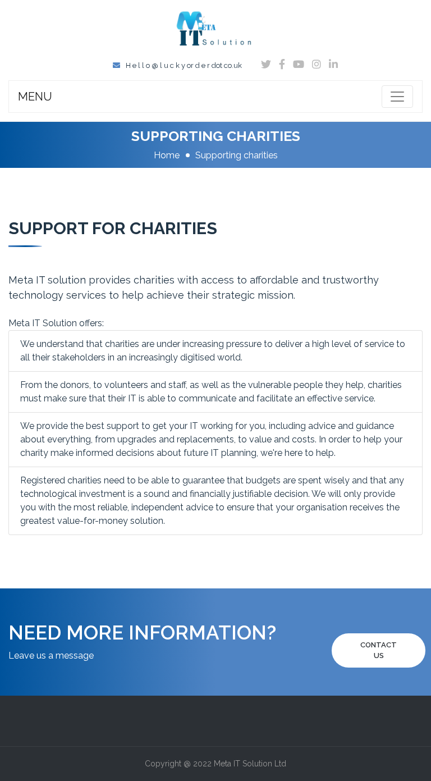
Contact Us (378, 650)
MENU (35, 96)
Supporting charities (236, 155)
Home (167, 155)
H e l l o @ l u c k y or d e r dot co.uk (184, 65)
